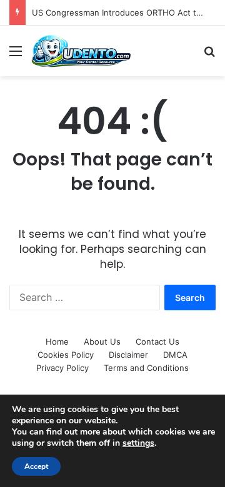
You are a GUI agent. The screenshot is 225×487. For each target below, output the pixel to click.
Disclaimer (128, 355)
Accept (36, 466)
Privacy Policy (62, 368)
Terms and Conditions (146, 368)
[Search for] (209, 55)
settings (138, 443)
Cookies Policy (66, 355)
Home (57, 342)
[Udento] (81, 50)
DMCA (175, 355)
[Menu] (15, 55)
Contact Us (157, 342)
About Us (102, 342)
